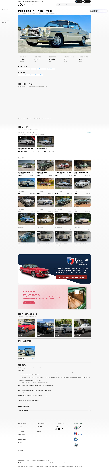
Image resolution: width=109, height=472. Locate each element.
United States (50, 68)
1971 (30, 74)
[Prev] (70, 250)
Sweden (33, 68)
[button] (34, 4)
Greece (27, 68)
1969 (20, 74)
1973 (41, 74)
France (21, 68)
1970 (25, 74)
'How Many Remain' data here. (30, 401)
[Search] (58, 5)
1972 (35, 74)
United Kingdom (41, 68)
